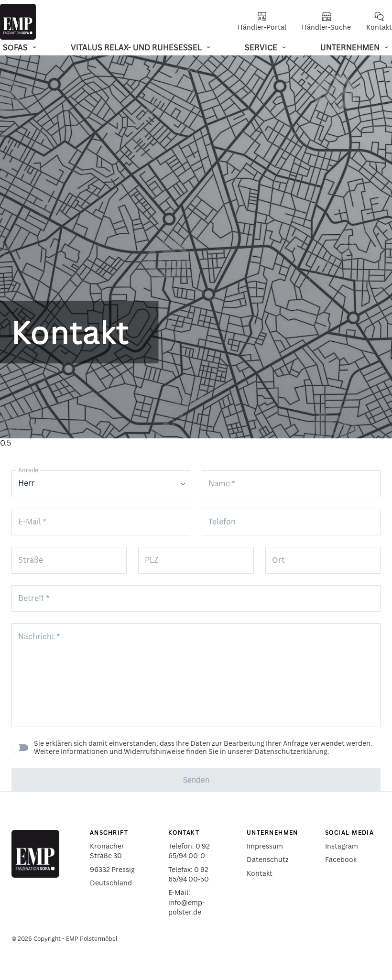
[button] (100, 483)
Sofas (15, 47)
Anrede (28, 470)
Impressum (265, 845)
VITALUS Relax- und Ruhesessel (136, 47)
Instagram (341, 845)
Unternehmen (350, 47)
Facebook (341, 859)
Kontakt (259, 873)
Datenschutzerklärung (290, 751)
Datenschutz (268, 859)
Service (261, 47)
